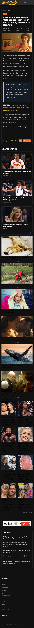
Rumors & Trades (6, 595)
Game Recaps (5, 587)
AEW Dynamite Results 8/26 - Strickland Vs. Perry (7, 447)
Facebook (27, 141)
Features (3, 590)
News (3, 582)
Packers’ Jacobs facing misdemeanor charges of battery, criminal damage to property (15, 544)
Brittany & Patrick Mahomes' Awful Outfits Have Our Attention (25, 505)
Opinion (3, 593)
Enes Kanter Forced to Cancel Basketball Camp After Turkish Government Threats (16, 107)
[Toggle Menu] (25, 2)
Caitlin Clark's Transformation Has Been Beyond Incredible (8, 421)
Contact (3, 607)
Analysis (3, 584)
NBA (8, 10)
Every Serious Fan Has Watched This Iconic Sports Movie (8, 475)
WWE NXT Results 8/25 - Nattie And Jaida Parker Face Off (25, 421)
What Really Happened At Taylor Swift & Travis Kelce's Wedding (7, 505)
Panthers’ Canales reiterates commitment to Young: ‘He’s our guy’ (16, 562)
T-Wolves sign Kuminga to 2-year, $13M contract (15, 557)
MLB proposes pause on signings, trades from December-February (15, 538)
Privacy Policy (5, 609)
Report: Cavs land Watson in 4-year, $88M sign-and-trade (15, 199)
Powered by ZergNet (28, 512)
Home (4, 10)
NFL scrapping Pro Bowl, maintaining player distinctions (16, 551)
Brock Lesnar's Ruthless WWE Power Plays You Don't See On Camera (25, 476)
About (3, 604)
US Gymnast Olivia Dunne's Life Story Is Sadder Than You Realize (25, 448)
